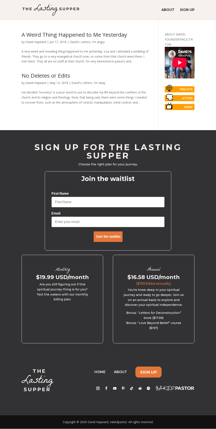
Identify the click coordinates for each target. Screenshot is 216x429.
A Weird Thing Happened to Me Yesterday (74, 34)
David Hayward (36, 42)
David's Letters (80, 42)
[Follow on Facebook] (106, 388)
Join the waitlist (108, 236)
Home (99, 372)
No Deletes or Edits (46, 75)
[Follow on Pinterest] (123, 388)
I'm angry (98, 42)
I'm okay (99, 83)
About (167, 10)
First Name (60, 193)
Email (55, 213)
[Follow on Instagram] (97, 388)
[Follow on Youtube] (114, 388)
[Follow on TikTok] (131, 388)
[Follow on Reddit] (140, 388)
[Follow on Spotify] (148, 388)
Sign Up (187, 10)
